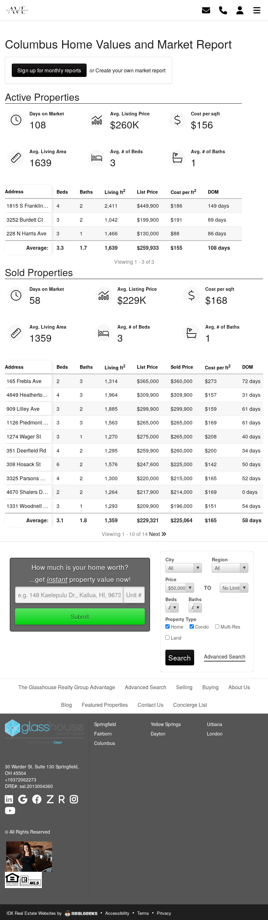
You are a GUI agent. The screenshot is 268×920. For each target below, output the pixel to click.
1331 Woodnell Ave (29, 506)
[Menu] (256, 9)
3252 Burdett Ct (25, 219)
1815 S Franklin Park (31, 205)
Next (155, 534)
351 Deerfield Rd (26, 450)
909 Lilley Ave (23, 408)
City (169, 559)
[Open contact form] (206, 9)
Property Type (180, 619)
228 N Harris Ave (26, 233)
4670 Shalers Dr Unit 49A (36, 492)
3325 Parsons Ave (28, 478)
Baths (195, 599)
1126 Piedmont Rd (28, 422)
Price (170, 579)
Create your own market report (130, 70)
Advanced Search (224, 656)
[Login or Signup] (239, 9)
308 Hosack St (24, 464)
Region (220, 559)
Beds (171, 599)
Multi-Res (229, 626)
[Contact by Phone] (223, 9)
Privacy (164, 913)
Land (175, 637)
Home (176, 626)
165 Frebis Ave (24, 381)
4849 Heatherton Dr (29, 394)
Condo (201, 626)
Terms (143, 913)
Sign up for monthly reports (49, 70)
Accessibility (117, 913)
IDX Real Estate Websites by (35, 913)
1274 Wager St (24, 436)
